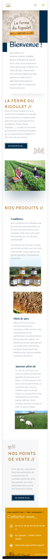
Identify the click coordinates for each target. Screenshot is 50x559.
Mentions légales (41, 554)
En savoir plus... (16, 146)
